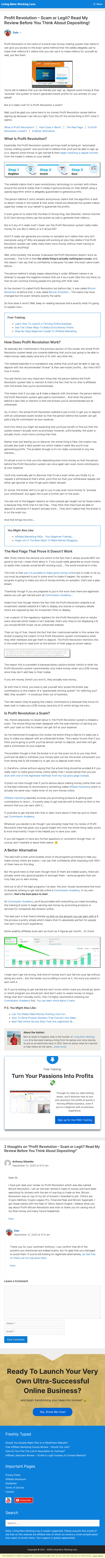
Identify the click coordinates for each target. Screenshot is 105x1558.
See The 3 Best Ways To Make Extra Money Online (44, 327)
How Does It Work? (50, 127)
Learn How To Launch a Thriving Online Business (43, 323)
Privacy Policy (13, 1475)
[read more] (60, 1046)
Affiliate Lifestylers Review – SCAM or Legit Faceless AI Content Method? (45, 1455)
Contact (9, 1491)
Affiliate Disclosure (15, 1479)
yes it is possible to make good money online (50, 572)
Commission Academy (58, 595)
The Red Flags (74, 127)
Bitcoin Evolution (58, 292)
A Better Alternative (43, 131)
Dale (16, 1230)
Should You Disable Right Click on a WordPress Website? (36, 1442)
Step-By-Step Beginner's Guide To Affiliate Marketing (46, 331)
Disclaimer (11, 1483)
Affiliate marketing (15, 797)
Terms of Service (14, 1487)
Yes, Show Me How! (52, 1412)
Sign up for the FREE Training (75, 1120)
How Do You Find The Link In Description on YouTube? (35, 1451)
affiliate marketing (79, 786)
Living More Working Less (18, 4)
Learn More (98, 1555)
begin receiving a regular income (79, 152)
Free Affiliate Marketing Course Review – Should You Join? (37, 1447)
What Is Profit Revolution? (19, 127)
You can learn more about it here (56, 1000)
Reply (11, 1218)
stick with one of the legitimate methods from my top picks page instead (46, 775)
